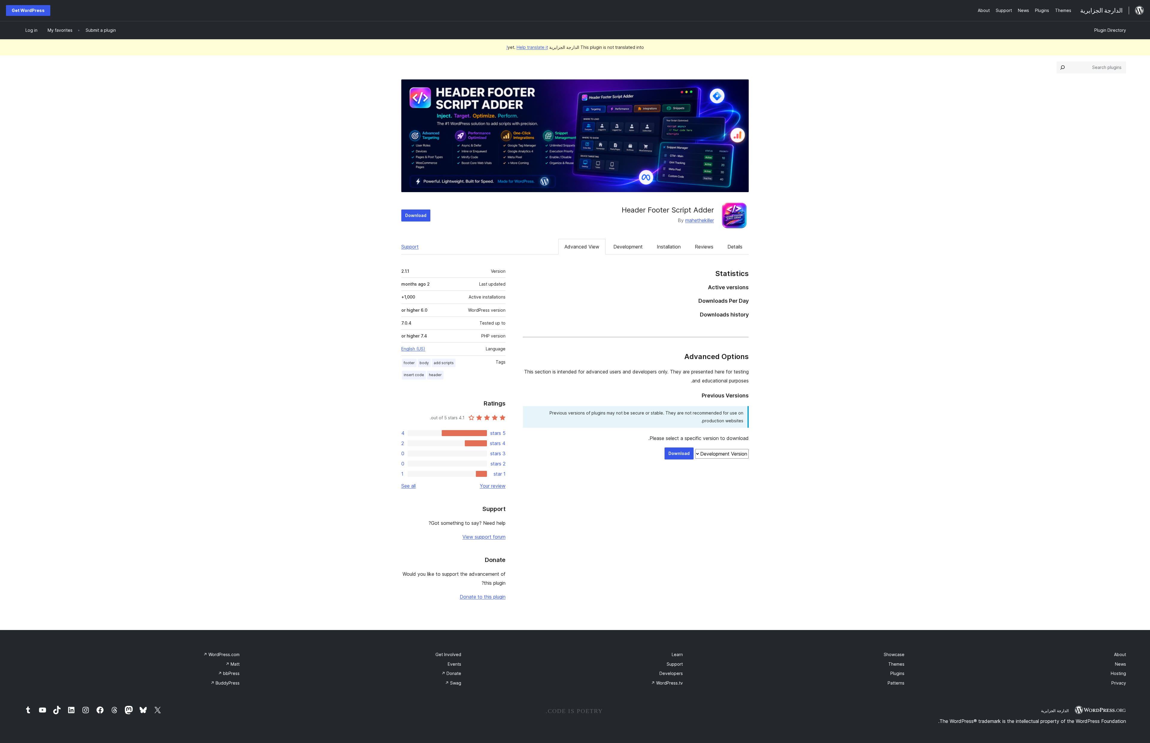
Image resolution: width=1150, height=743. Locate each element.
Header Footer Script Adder (668, 210)
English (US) (413, 348)
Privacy (1118, 682)
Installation (669, 247)
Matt (233, 664)
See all (408, 486)
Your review (493, 486)
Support (410, 247)
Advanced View (582, 247)
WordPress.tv (667, 682)
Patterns (896, 682)
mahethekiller (699, 220)
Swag (453, 682)
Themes (896, 664)
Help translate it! (527, 47)
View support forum (484, 537)
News (1120, 664)
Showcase (894, 654)
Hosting (1118, 673)
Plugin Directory (1110, 30)
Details (734, 247)
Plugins (897, 673)
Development (628, 247)
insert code (414, 375)
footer (409, 363)
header (435, 375)
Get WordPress (28, 10)
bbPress (229, 673)
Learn (677, 654)
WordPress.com (221, 654)
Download (415, 215)
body (424, 363)
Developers (671, 673)
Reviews (704, 247)
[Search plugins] (1063, 67)
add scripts (444, 363)
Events (454, 664)
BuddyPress (225, 682)
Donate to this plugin (483, 597)
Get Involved (448, 654)
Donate (451, 673)
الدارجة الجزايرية (1055, 710)
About (1120, 654)
